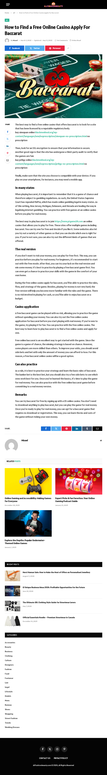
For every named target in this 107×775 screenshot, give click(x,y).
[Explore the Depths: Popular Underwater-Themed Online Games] (28, 523)
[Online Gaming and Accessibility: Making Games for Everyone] (28, 481)
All (7, 20)
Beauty (8, 647)
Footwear (9, 678)
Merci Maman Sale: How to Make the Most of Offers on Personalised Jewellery (56, 572)
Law (6, 682)
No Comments (62, 40)
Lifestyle (9, 691)
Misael (15, 40)
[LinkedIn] (7, 146)
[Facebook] (7, 132)
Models (8, 696)
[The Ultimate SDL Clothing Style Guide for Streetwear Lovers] (12, 606)
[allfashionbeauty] (53, 4)
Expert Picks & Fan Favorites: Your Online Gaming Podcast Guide (75, 500)
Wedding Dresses (12, 727)
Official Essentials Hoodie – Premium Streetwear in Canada (49, 617)
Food (7, 673)
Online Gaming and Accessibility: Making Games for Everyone (28, 500)
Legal (7, 687)
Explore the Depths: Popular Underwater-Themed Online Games (25, 542)
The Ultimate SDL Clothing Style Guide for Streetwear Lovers (49, 602)
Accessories (10, 642)
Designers (9, 665)
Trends (8, 723)
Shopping (9, 714)
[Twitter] (7, 139)
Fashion (8, 669)
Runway (8, 705)
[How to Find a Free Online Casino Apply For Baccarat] (53, 86)
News (7, 700)
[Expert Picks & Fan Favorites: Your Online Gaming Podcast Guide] (78, 481)
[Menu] (8, 4)
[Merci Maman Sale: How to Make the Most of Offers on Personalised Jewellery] (12, 576)
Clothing (8, 656)
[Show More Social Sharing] (68, 48)
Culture (8, 660)
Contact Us (44, 758)
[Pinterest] (7, 153)
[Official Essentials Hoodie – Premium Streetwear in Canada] (12, 621)
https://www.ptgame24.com (69, 221)
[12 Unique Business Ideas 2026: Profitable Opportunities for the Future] (12, 591)
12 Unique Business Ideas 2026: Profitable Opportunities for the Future (54, 587)
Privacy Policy (61, 758)
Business (8, 651)
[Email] (7, 160)
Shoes (7, 709)
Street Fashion (11, 718)
